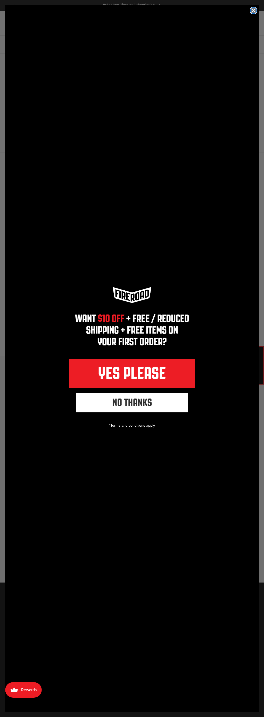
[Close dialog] (253, 10)
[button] (132, 373)
